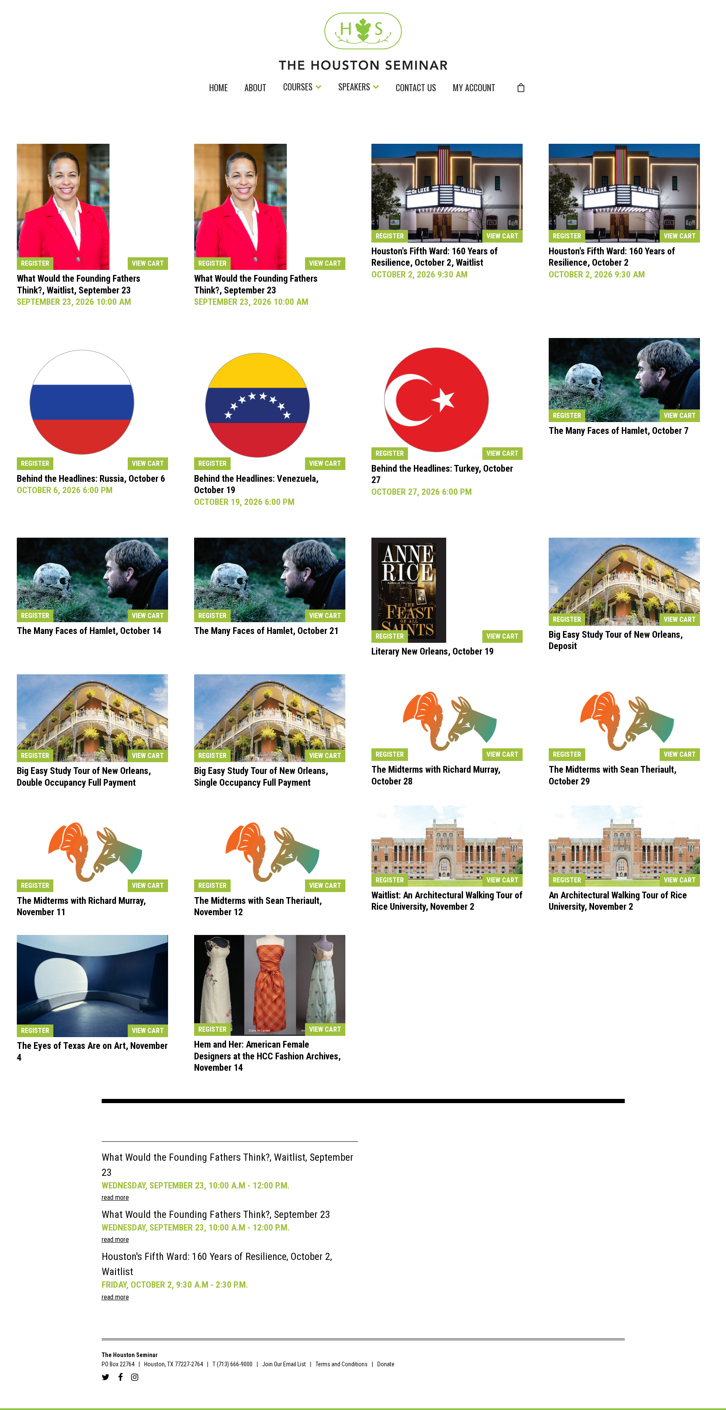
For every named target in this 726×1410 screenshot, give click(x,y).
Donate (386, 1364)
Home (218, 88)
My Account (474, 88)
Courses (298, 87)
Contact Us (416, 88)
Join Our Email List (284, 1364)
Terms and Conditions (342, 1364)
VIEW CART (148, 263)
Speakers (354, 87)
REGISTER (35, 263)
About (255, 88)
